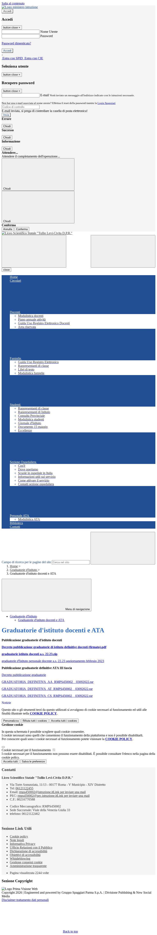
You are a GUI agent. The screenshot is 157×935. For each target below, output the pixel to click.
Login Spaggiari (107, 103)
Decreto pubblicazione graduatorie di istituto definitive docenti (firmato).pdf (54, 647)
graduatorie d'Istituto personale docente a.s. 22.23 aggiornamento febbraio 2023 (53, 661)
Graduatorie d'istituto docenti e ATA (41, 620)
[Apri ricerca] (123, 251)
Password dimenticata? (16, 43)
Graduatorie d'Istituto (24, 570)
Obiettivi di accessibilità (25, 855)
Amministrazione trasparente (28, 866)
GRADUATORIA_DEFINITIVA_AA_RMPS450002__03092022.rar (47, 682)
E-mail (44, 95)
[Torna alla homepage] (78, 233)
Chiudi (7, 126)
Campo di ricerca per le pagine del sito (26, 562)
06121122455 (24, 788)
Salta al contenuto (13, 3)
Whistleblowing (20, 858)
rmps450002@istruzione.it (52, 792)
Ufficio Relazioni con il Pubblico (31, 847)
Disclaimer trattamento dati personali (25, 900)
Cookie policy (19, 836)
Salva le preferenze (33, 761)
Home (14, 566)
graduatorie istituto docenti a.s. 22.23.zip (29, 654)
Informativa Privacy (22, 844)
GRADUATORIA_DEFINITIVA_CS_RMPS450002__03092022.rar (47, 696)
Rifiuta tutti (35, 720)
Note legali (17, 840)
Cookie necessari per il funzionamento (27, 750)
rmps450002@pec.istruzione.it (54, 795)
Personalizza (11, 720)
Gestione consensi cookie (26, 862)
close (6, 269)
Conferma (22, 229)
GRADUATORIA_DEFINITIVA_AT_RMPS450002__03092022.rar (47, 689)
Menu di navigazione (77, 609)
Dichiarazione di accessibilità (28, 851)
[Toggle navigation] (34, 251)
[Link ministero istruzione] (20, 7)
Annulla (7, 229)
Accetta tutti (64, 720)
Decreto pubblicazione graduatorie (24, 675)
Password (46, 36)
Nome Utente (49, 31)
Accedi (7, 11)
